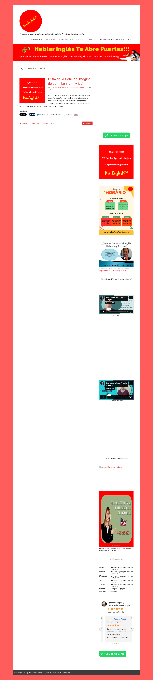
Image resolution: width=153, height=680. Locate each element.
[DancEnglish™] (30, 32)
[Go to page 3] (118, 643)
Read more (87, 123)
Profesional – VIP (66, 40)
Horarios (80, 40)
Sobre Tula (92, 40)
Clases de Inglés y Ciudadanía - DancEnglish (119, 604)
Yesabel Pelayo (116, 619)
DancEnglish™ (36, 40)
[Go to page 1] (114, 643)
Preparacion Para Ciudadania (112, 40)
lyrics (53, 123)
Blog (130, 40)
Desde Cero (50, 40)
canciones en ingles (29, 123)
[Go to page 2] (116, 643)
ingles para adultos (43, 123)
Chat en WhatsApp (118, 135)
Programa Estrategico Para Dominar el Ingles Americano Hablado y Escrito (114, 270)
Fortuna (51, 90)
